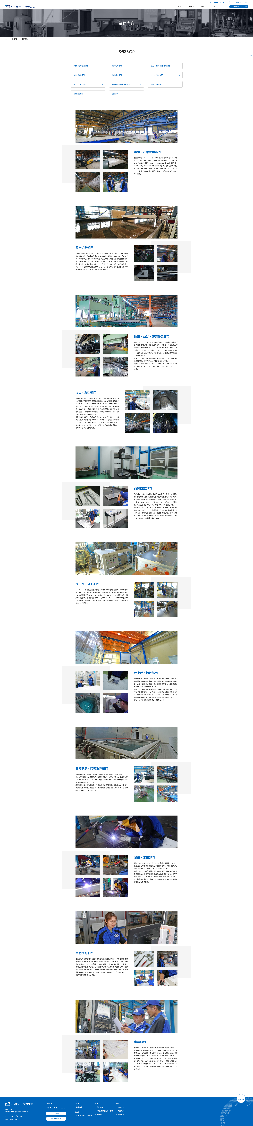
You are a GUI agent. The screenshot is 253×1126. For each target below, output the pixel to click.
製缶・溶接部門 (156, 84)
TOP (6, 39)
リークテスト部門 (157, 75)
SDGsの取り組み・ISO (105, 1111)
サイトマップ (9, 1116)
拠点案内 (100, 1114)
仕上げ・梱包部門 (80, 84)
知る (202, 6)
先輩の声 (121, 1111)
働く (215, 6)
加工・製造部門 (79, 75)
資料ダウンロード (239, 7)
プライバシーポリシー (22, 1116)
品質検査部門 (117, 75)
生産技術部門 (78, 93)
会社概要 (100, 1107)
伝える (191, 6)
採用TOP (121, 1107)
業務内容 (79, 1107)
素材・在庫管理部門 (81, 66)
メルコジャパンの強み (84, 1115)
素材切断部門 (117, 66)
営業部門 (115, 93)
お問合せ (238, 2)
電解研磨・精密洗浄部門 (121, 84)
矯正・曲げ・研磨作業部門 (160, 66)
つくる (179, 6)
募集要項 (121, 1114)
